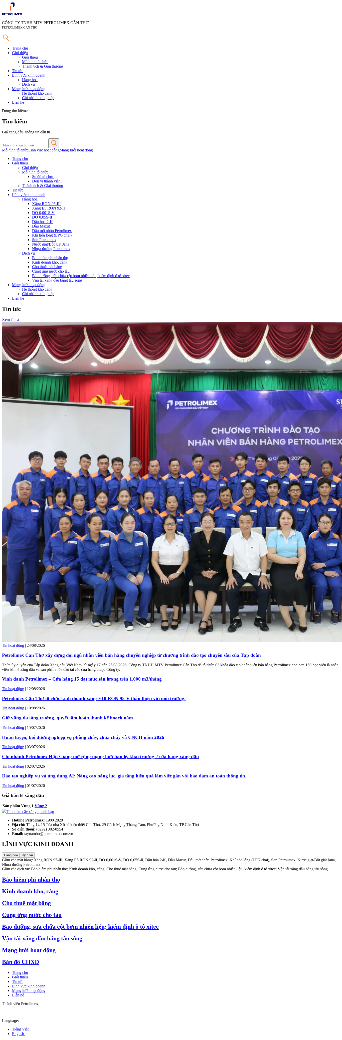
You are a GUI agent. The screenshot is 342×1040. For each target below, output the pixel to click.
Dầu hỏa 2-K (42, 222)
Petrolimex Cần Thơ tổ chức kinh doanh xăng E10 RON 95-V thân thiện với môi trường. (94, 698)
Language (10, 1020)
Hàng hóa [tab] (11, 855)
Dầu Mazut (41, 226)
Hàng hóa (30, 80)
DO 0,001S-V (43, 213)
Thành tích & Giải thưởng (42, 66)
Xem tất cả (10, 319)
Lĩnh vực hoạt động (44, 150)
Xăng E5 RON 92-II (48, 208)
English (18, 1033)
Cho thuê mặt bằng (47, 267)
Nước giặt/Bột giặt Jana (50, 244)
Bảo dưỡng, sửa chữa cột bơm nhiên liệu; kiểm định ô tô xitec (81, 276)
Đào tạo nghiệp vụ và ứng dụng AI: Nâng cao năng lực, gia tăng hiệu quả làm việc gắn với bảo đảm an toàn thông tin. (124, 775)
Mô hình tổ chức (35, 62)
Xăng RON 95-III (46, 203)
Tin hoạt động (13, 645)
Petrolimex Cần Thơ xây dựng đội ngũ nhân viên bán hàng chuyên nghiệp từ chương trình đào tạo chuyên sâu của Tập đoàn (131, 655)
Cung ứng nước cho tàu (51, 271)
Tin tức (17, 71)
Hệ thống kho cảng (37, 93)
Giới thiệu (20, 53)
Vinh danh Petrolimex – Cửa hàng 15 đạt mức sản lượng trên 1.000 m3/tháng (82, 679)
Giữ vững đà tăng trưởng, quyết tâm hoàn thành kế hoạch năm (67, 717)
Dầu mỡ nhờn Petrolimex (52, 231)
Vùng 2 (41, 806)
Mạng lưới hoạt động (28, 89)
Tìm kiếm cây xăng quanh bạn (30, 811)
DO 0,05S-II (42, 217)
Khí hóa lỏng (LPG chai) (52, 235)
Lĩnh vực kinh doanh (28, 75)
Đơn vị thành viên (46, 181)
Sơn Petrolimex (44, 240)
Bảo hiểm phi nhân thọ (50, 258)
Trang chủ (20, 48)
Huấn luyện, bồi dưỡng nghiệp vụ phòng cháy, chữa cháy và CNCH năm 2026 (83, 737)
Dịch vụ (28, 84)
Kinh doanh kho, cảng (49, 262)
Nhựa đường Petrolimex (51, 249)
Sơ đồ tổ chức (43, 176)
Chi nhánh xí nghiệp (38, 98)
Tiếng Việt (21, 1029)
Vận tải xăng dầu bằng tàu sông (57, 280)
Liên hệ (18, 102)
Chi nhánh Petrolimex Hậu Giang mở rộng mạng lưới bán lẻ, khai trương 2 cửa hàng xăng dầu (100, 756)
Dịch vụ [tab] (27, 855)
